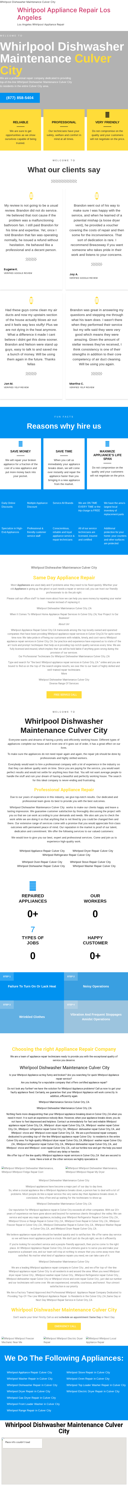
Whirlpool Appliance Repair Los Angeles (63, 13)
